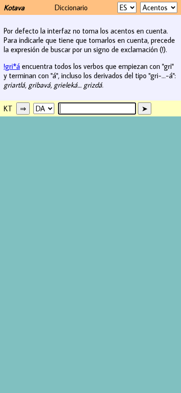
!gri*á (12, 66)
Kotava (14, 7)
